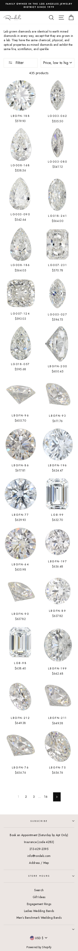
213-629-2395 (39, 849)
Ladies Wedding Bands (39, 911)
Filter (19, 62)
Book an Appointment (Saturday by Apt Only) (39, 835)
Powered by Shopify (38, 947)
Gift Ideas (39, 897)
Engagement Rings (39, 904)
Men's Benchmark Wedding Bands (39, 917)
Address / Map (39, 863)
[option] (39, 5)
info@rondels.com (38, 856)
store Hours (39, 876)
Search (39, 890)
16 (45, 796)
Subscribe (39, 821)
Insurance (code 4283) (39, 842)
